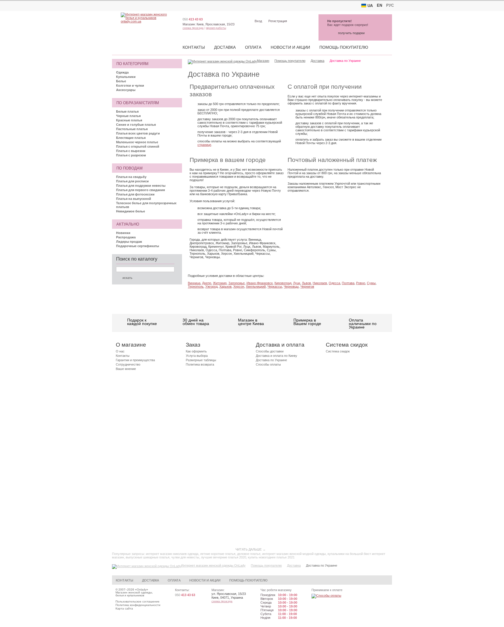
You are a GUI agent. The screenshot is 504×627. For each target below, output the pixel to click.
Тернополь (196, 286)
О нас (120, 351)
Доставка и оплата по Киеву (276, 355)
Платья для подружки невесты (140, 185)
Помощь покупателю (343, 47)
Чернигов (307, 286)
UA (370, 6)
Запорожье (236, 283)
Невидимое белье (130, 211)
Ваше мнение (126, 369)
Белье (121, 81)
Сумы (371, 283)
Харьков (225, 286)
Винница (194, 283)
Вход (258, 21)
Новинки (123, 233)
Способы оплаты (268, 364)
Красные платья (129, 120)
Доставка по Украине (271, 360)
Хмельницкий (256, 286)
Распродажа (126, 237)
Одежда (122, 72)
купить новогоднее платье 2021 (271, 557)
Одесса (334, 283)
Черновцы (291, 286)
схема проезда (193, 27)
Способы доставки (270, 351)
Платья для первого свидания (140, 190)
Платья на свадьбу (131, 177)
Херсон (238, 286)
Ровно (360, 283)
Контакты (194, 47)
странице (204, 144)
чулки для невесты (185, 557)
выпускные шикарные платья (147, 557)
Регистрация (277, 21)
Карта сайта (124, 608)
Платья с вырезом (130, 151)
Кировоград (282, 283)
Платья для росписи (132, 181)
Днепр (206, 283)
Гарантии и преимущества (135, 360)
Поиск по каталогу (137, 259)
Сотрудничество (128, 364)
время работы (216, 27)
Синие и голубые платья (136, 124)
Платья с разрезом (131, 155)
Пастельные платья (132, 129)
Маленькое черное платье (137, 142)
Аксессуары (125, 90)
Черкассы (274, 286)
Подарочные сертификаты (137, 246)
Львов (306, 283)
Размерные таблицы (201, 360)
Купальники (126, 76)
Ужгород (211, 286)
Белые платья (127, 111)
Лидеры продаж (129, 241)
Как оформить (196, 351)
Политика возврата (200, 364)
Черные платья (128, 116)
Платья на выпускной (133, 198)
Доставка (225, 47)
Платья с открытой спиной (137, 146)
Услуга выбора (197, 355)
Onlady (141, 589)
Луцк (296, 283)
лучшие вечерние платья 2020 (223, 557)
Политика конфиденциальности (138, 605)
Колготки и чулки (130, 85)
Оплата (253, 47)
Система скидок (338, 351)
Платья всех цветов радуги (138, 133)
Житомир (220, 283)
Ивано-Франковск (259, 283)
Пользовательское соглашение (138, 601)
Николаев (320, 283)
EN (379, 5)
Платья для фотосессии (135, 194)
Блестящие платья (131, 137)
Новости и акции (290, 47)
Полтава (348, 283)
